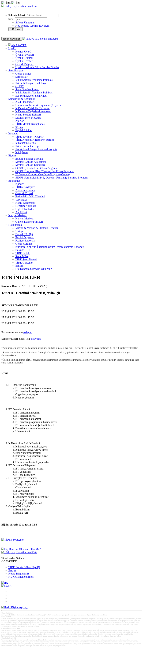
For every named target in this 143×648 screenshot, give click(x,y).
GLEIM (19, 86)
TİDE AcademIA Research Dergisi (34, 139)
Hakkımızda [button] (15, 224)
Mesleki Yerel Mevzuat (28, 117)
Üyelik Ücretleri (24, 60)
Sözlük (19, 127)
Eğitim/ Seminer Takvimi (29, 158)
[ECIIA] (6, 585)
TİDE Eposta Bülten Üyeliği (24, 567)
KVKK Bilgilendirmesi (21, 576)
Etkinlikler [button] (14, 180)
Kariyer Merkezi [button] (17, 215)
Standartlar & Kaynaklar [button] (21, 98)
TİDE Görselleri (24, 262)
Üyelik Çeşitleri (24, 57)
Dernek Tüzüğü (24, 234)
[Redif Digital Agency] (14, 607)
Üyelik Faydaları (24, 54)
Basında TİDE (23, 249)
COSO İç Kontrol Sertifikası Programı (36, 168)
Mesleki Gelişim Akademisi (30, 161)
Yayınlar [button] (13, 133)
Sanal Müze (21, 256)
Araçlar (19, 120)
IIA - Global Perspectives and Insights (36, 149)
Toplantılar (21, 199)
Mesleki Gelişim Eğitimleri (30, 164)
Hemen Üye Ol (23, 51)
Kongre (19, 183)
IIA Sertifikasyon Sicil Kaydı (31, 83)
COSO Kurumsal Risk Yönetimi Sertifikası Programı (44, 171)
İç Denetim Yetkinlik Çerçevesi (32, 108)
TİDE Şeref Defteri (26, 259)
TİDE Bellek (22, 253)
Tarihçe (19, 231)
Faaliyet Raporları (25, 240)
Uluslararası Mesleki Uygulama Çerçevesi (38, 105)
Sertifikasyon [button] (15, 70)
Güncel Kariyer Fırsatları (29, 221)
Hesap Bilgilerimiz (18, 573)
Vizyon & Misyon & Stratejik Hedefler (36, 227)
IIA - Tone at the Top (27, 146)
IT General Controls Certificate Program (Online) (42, 174)
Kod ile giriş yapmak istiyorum (32, 25)
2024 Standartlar (24, 101)
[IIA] (4, 582)
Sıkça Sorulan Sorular (27, 89)
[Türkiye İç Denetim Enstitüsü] (19, 6)
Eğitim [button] (12, 155)
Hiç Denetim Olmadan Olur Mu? (33, 268)
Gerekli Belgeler (24, 64)
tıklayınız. (36, 338)
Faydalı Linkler (23, 130)
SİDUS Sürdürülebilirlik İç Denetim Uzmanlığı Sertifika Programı (51, 177)
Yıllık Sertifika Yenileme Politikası (34, 79)
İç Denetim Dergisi (25, 142)
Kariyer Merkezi (24, 218)
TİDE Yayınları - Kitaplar (29, 136)
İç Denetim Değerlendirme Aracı (33, 111)
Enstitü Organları (24, 237)
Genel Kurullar (23, 243)
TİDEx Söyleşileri (25, 186)
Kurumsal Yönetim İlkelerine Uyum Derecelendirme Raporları (49, 246)
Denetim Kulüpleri (25, 205)
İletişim (19, 265)
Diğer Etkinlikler (24, 209)
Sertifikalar (21, 76)
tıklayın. (27, 332)
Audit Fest (21, 212)
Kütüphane (21, 152)
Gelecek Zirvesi (24, 193)
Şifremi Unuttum (24, 22)
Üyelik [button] (12, 48)
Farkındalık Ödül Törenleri (30, 196)
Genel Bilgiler (23, 73)
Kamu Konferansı (25, 202)
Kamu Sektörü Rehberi (28, 114)
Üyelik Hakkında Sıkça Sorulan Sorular (37, 67)
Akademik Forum (25, 190)
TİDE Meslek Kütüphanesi (30, 123)
